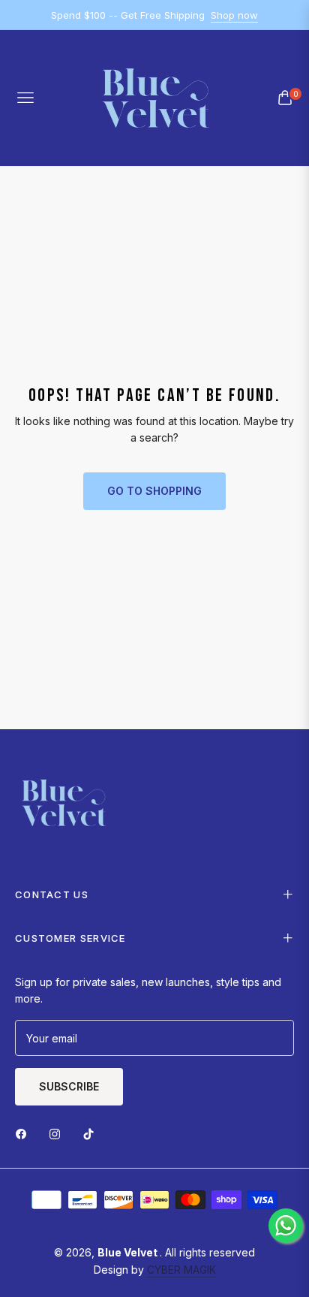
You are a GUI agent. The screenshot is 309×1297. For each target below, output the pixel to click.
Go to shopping (154, 490)
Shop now (234, 15)
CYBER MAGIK (181, 1269)
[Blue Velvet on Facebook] (24, 1133)
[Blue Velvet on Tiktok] (92, 1133)
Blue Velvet (129, 1252)
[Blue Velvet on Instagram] (58, 1133)
